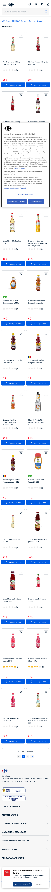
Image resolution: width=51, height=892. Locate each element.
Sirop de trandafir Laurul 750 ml (37, 600)
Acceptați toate (36, 201)
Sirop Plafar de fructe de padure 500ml (12, 600)
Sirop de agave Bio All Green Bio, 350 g (36, 480)
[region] (25, 165)
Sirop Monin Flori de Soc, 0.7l (12, 242)
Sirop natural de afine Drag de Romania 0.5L (36, 361)
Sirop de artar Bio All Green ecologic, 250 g (11, 301)
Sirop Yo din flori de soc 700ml (11, 540)
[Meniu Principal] (4, 4)
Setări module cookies (25, 194)
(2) (43, 666)
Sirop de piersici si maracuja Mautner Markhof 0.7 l (10, 422)
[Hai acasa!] (3, 21)
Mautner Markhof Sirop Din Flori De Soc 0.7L (11, 63)
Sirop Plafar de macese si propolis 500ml (37, 540)
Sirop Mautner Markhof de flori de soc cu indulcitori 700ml (38, 720)
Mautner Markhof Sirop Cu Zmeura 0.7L (38, 63)
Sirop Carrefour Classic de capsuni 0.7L (12, 659)
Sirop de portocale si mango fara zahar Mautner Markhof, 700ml (38, 243)
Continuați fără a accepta (16, 201)
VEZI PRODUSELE (21, 884)
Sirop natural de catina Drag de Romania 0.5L (36, 301)
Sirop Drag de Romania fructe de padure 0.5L (11, 480)
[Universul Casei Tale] (11, 4)
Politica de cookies (19, 168)
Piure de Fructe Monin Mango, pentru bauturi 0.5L (36, 422)
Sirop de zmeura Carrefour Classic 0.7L (13, 719)
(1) (18, 666)
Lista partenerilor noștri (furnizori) (15, 188)
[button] (48, 5)
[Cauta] (46, 11)
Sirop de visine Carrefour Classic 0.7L (37, 659)
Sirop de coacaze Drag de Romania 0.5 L (12, 361)
